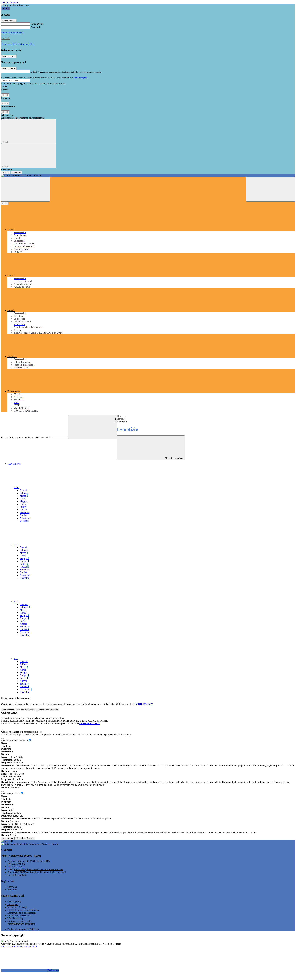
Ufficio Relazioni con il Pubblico (23, 910)
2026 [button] (16, 487)
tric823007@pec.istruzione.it (39, 872)
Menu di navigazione (173, 458)
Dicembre (24, 520)
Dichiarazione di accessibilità (21, 912)
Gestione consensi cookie (19, 921)
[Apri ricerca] (270, 189)
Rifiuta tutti (26, 710)
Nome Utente (36, 24)
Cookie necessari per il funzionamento (20, 731)
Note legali (12, 904)
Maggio (23, 501)
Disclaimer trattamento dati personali (19, 946)
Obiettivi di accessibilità (19, 915)
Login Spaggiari (80, 78)
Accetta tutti (48, 710)
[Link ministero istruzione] (15, 5)
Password (35, 27)
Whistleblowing (15, 918)
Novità (120, 418)
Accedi (5, 8)
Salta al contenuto (9, 2)
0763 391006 (18, 864)
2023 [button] (16, 658)
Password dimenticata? (12, 32)
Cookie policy (14, 901)
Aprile (23, 498)
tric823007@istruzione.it (38, 869)
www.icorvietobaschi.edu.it (15, 740)
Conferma (16, 173)
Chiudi (5, 95)
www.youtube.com (11, 793)
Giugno (23, 504)
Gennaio (24, 490)
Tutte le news (13, 463)
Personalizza (8, 710)
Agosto (23, 509)
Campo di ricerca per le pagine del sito (20, 437)
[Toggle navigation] (25, 189)
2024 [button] (16, 601)
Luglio (23, 507)
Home (120, 416)
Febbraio (24, 493)
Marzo (24, 495)
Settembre (24, 512)
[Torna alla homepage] (148, 175)
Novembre (25, 518)
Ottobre (23, 515)
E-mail (33, 71)
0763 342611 (18, 866)
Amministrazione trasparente (21, 924)
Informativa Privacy (17, 907)
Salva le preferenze (25, 838)
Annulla (5, 173)
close (4, 203)
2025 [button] (16, 544)
